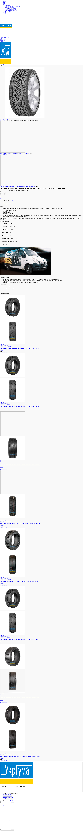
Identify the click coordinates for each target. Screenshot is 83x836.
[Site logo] (6, 36)
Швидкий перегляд (4, 345)
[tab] (43, 202)
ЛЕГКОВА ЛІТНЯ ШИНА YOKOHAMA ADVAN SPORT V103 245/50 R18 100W (20, 465)
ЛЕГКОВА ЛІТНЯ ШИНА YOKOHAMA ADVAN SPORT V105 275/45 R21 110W (20, 698)
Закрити (2, 822)
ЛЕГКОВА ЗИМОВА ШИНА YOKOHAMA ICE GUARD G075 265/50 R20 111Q (19, 639)
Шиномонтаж (7, 5)
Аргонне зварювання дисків (10, 9)
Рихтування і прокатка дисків (10, 8)
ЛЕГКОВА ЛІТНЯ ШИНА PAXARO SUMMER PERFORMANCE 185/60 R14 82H (20, 523)
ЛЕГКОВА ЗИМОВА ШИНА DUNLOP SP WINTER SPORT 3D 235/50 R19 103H (20, 756)
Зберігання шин (8, 11)
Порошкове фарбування (9, 7)
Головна (2, 120)
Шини (5, 120)
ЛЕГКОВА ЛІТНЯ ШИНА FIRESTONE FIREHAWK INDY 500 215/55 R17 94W (20, 581)
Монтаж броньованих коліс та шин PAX (12, 6)
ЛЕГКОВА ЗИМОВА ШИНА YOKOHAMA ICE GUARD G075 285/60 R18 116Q (19, 348)
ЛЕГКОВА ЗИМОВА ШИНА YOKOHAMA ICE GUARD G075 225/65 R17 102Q (19, 406)
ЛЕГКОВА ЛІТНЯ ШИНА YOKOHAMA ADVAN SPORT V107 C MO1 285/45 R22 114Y (17, 186)
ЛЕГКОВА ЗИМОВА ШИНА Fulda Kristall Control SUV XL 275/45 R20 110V (15, 153)
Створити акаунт (3, 828)
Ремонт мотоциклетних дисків (11, 10)
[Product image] (12, 343)
